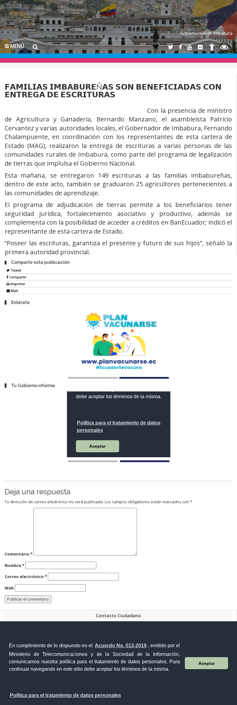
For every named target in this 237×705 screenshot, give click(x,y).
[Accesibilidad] (212, 48)
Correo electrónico (26, 576)
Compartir (17, 277)
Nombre (14, 565)
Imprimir (17, 283)
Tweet (15, 270)
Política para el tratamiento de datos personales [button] (65, 695)
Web (9, 588)
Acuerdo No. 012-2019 (121, 645)
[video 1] (92, 461)
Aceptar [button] (206, 663)
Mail (14, 290)
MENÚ (16, 46)
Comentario (18, 554)
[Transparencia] (224, 48)
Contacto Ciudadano (118, 615)
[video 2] (144, 461)
